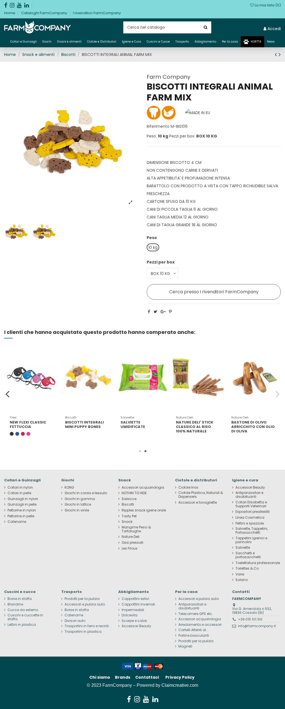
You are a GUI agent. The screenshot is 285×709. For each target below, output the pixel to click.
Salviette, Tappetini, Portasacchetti (251, 531)
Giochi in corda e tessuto (86, 493)
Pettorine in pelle (21, 516)
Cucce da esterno (23, 610)
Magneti (185, 646)
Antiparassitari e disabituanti (249, 495)
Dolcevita (129, 615)
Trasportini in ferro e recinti (87, 626)
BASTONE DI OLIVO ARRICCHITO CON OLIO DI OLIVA (253, 427)
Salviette (242, 548)
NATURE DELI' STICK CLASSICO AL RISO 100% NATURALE (194, 427)
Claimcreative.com (179, 685)
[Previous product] (277, 54)
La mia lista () (267, 5)
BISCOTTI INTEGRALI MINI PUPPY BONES (84, 424)
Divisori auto (75, 621)
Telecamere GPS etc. (195, 614)
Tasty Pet (129, 516)
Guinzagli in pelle (22, 504)
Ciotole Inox (188, 487)
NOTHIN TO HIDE (134, 493)
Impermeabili (133, 610)
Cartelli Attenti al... (193, 630)
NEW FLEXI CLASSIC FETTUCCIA (28, 424)
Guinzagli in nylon (23, 499)
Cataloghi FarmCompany (44, 13)
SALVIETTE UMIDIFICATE (133, 424)
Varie (239, 574)
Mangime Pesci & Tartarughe (136, 529)
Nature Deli (130, 537)
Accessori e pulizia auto (85, 604)
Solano (241, 580)
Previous (8, 393)
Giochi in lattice (78, 504)
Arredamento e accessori (200, 625)
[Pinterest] (170, 311)
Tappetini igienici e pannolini (251, 540)
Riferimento (158, 126)
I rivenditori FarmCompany (97, 13)
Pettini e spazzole (249, 523)
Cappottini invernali (138, 604)
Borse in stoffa (20, 599)
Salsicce (129, 499)
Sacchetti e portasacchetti (248, 555)
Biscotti (128, 504)
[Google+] (163, 311)
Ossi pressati (132, 543)
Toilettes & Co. (247, 568)
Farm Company (168, 77)
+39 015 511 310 (250, 619)
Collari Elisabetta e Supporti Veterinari (251, 504)
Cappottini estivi (135, 599)
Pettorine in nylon (22, 510)
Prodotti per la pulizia (82, 599)
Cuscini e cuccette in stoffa (25, 617)
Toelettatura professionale (257, 563)
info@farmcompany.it (257, 626)
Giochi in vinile (77, 510)
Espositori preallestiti (252, 512)
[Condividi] (149, 311)
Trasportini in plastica (83, 632)
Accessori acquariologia (143, 487)
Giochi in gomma (80, 499)
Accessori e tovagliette (197, 502)
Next (277, 393)
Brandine (15, 604)
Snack (127, 522)
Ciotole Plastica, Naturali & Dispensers (200, 495)
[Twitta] (155, 311)
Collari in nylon (20, 487)
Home (10, 13)
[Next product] (280, 54)
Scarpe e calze (134, 621)
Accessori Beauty (250, 487)
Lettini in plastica (22, 625)
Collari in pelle (19, 493)
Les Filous (129, 548)
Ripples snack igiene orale (144, 510)
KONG (69, 487)
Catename (17, 522)
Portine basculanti (193, 635)
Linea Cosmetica (249, 518)
